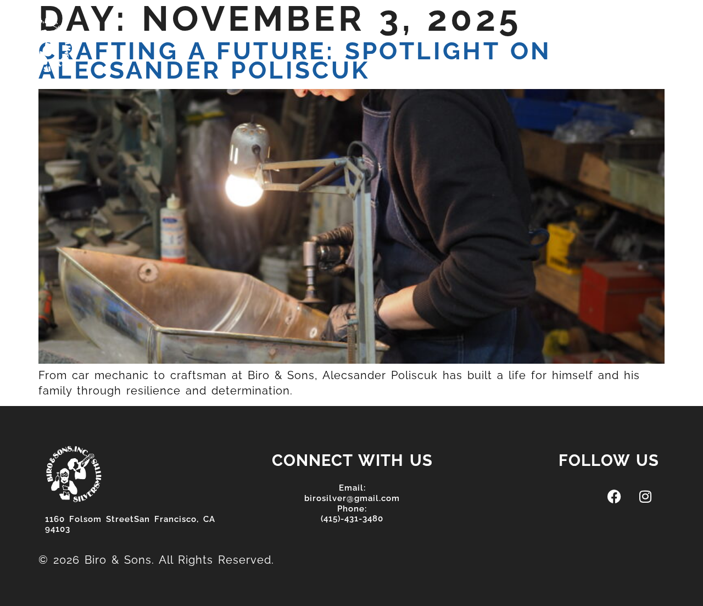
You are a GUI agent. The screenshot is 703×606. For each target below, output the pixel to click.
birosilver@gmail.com (352, 498)
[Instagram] (610, 37)
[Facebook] (585, 37)
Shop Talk (444, 40)
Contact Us (525, 40)
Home (252, 40)
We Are (312, 40)
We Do (375, 40)
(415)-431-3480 (352, 519)
